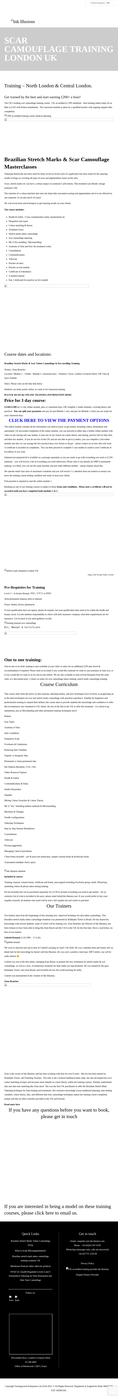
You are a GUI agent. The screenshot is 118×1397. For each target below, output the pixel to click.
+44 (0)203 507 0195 (91, 1245)
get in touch (65, 1116)
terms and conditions (67, 487)
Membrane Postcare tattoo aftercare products (30, 1266)
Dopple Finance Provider (87, 1274)
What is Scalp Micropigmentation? (30, 1250)
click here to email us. (56, 1213)
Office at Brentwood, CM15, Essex (31, 1366)
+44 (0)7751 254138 (87, 1253)
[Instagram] (17, 1298)
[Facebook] (11, 1298)
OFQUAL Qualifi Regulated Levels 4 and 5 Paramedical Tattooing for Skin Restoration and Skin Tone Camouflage (30, 1276)
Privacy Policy (87, 1263)
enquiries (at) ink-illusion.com (90, 1241)
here (18, 1104)
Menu (7, 21)
